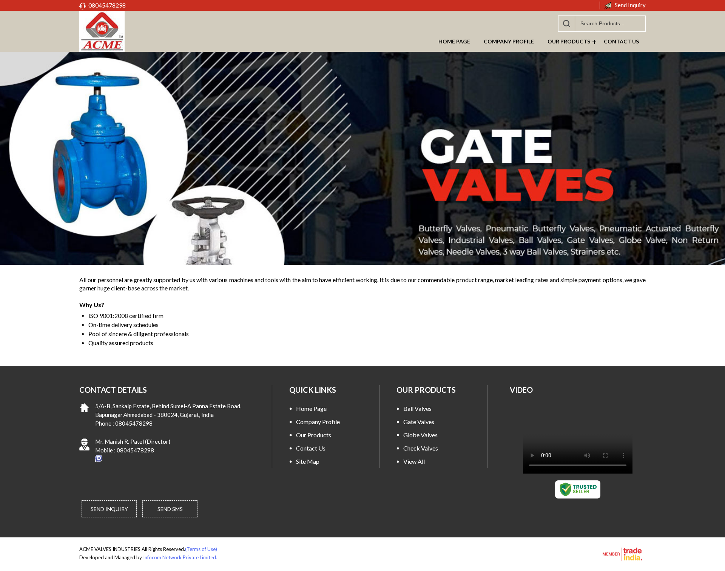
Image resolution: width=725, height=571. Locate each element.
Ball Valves (417, 408)
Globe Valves (420, 434)
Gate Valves (418, 421)
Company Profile (509, 41)
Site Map (307, 461)
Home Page (454, 41)
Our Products (569, 41)
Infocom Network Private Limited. (180, 557)
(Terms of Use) (201, 549)
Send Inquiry (630, 5)
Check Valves (420, 448)
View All (414, 461)
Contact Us (621, 41)
